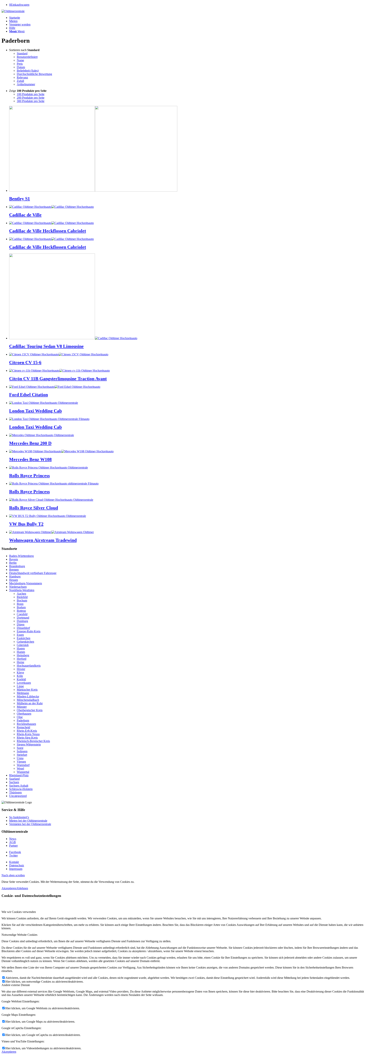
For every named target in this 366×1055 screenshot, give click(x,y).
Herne (20, 662)
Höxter (21, 669)
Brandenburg (17, 566)
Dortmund (23, 617)
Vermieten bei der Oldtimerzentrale (30, 824)
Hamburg (15, 576)
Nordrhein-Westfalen (21, 590)
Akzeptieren (9, 888)
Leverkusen (24, 682)
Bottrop (21, 610)
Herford (21, 658)
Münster (22, 706)
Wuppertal (23, 771)
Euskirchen (23, 638)
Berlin (13, 562)
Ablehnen (22, 888)
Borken (21, 607)
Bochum (22, 600)
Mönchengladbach (28, 699)
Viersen (21, 761)
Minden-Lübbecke (28, 696)
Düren (20, 624)
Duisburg (22, 621)
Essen (20, 634)
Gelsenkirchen (25, 641)
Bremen (14, 569)
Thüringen (15, 792)
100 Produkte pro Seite (30, 94)
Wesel (20, 768)
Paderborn (23, 720)
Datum (21, 67)
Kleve (20, 672)
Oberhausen (24, 713)
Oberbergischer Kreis (30, 710)
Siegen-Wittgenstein (29, 744)
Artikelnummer (26, 84)
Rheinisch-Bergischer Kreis (33, 741)
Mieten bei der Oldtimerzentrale (28, 820)
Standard (22, 53)
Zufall (20, 80)
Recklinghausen (26, 723)
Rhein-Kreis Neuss (28, 734)
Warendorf (23, 765)
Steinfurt (22, 754)
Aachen (21, 593)
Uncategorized (18, 795)
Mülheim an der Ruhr (30, 703)
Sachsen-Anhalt (18, 785)
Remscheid (23, 727)
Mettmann (23, 693)
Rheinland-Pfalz (19, 775)
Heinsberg (23, 655)
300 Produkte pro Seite (30, 101)
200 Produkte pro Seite (30, 97)
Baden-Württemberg (21, 555)
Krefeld (21, 679)
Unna (20, 758)
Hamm (21, 651)
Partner (13, 845)
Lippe (20, 686)
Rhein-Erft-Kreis (27, 730)
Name (20, 60)
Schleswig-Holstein (21, 789)
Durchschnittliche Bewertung (34, 74)
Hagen (21, 648)
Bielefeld (22, 597)
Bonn (20, 603)
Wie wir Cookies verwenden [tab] (19, 911)
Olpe (20, 717)
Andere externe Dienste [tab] (16, 985)
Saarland (14, 778)
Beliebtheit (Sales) (28, 70)
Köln (20, 675)
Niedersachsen (18, 586)
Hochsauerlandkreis (29, 665)
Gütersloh (23, 645)
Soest (20, 747)
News (12, 838)
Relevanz (22, 77)
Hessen (13, 579)
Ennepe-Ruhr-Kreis (28, 631)
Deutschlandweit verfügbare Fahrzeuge (32, 573)
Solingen (22, 751)
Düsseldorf (23, 627)
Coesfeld (22, 614)
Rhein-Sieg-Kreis (27, 737)
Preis (20, 63)
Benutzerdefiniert (27, 56)
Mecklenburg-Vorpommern (25, 583)
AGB (12, 842)
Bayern (13, 559)
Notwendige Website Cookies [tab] (19, 934)
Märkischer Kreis (27, 689)
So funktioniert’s (19, 817)
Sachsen (14, 782)
